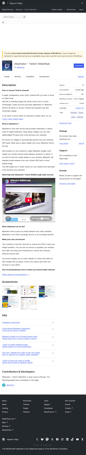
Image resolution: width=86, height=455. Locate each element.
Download (79, 65)
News (4, 404)
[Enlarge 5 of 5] (52, 288)
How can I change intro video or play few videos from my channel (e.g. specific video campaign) (21, 354)
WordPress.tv (50, 412)
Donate (69, 408)
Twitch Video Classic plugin (12, 119)
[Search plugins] (24, 17)
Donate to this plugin (67, 183)
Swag (68, 412)
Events (67, 404)
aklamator (21, 67)
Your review (63, 143)
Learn (46, 401)
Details (7, 77)
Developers (48, 408)
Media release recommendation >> (15, 274)
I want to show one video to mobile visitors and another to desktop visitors (17, 362)
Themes (26, 404)
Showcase (27, 401)
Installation (30, 77)
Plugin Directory (7, 9)
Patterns (26, 412)
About (4, 401)
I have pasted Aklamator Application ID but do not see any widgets (16, 330)
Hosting (5, 408)
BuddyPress (8, 430)
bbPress (6, 426)
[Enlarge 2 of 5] (16, 298)
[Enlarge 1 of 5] (16, 288)
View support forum (66, 163)
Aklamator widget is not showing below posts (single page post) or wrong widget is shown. (19, 338)
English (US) (80, 108)
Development (44, 77)
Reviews (17, 77)
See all (81, 143)
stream (81, 113)
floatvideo (74, 113)
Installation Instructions (11, 323)
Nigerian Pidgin (12, 439)
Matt (5, 422)
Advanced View (65, 123)
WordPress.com (9, 419)
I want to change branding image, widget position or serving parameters (16, 346)
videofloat (80, 117)
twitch (73, 117)
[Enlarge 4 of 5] (34, 299)
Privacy (5, 412)
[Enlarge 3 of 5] (34, 288)
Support (81, 77)
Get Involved (70, 401)
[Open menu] (82, 3)
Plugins (25, 408)
